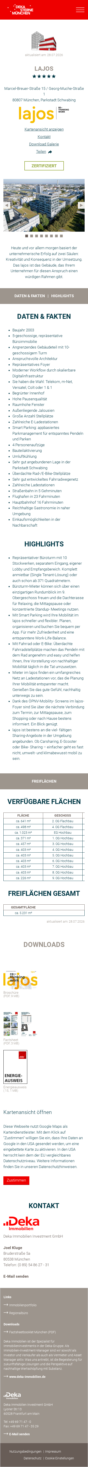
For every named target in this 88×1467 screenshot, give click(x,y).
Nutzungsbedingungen (25, 1451)
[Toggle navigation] (80, 9)
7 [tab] (57, 237)
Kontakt (44, 136)
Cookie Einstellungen (59, 1458)
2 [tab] (32, 237)
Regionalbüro (18, 1313)
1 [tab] (27, 237)
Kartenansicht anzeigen (44, 129)
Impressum (53, 1451)
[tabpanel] (44, 205)
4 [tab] (42, 237)
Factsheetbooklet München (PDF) (32, 1332)
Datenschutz (33, 1458)
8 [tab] (62, 237)
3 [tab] (37, 237)
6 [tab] (52, 237)
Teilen (41, 151)
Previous (6, 205)
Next (81, 205)
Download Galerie (44, 144)
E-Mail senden (16, 1276)
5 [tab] (47, 237)
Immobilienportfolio (23, 1305)
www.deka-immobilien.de (27, 1377)
